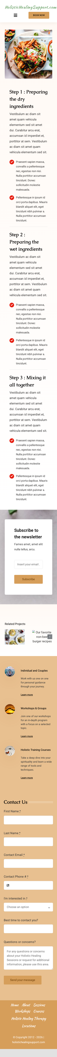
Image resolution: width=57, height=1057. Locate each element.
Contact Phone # (16, 876)
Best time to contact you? (21, 920)
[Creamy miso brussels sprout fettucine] (15, 637)
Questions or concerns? (20, 942)
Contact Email (14, 855)
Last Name (12, 833)
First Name (12, 811)
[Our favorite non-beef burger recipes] (42, 637)
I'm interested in (15, 898)
